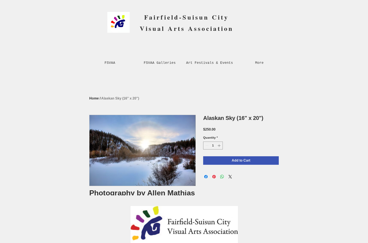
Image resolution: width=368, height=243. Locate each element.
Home (94, 98)
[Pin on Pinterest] (214, 176)
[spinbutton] (213, 145)
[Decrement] (206, 145)
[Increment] (219, 145)
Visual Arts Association (186, 28)
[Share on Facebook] (205, 176)
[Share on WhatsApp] (222, 176)
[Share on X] (230, 176)
